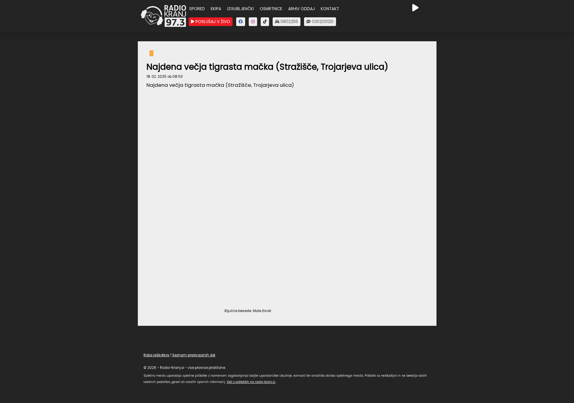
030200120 (322, 22)
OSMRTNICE (271, 9)
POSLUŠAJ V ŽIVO (212, 22)
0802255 (288, 22)
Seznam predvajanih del (193, 355)
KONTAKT (330, 9)
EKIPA (216, 9)
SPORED (197, 9)
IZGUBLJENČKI (240, 9)
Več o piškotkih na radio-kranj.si (251, 382)
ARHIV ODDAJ (301, 9)
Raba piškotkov (157, 355)
